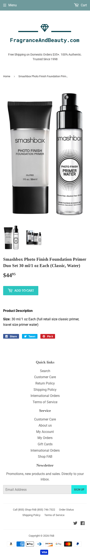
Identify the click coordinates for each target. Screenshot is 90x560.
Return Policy (45, 383)
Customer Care (45, 377)
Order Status (66, 509)
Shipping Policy (45, 390)
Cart (83, 5)
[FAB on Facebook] (82, 524)
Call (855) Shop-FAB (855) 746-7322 (34, 509)
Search (45, 371)
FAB (52, 535)
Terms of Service (45, 402)
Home (6, 76)
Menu (12, 5)
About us (45, 425)
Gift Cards (45, 444)
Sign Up (79, 489)
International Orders (45, 396)
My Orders (45, 438)
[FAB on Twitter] (75, 524)
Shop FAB (45, 457)
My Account (45, 432)
